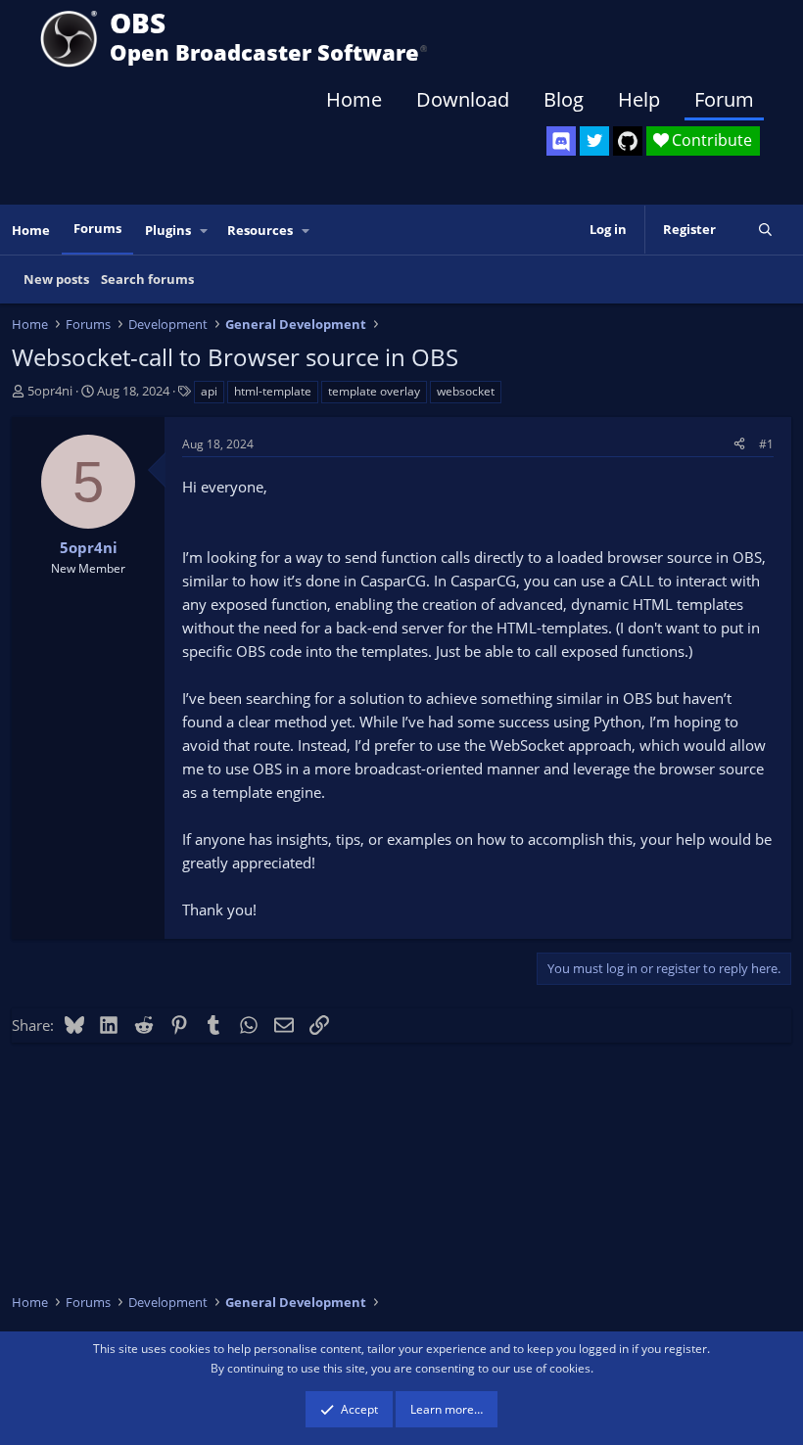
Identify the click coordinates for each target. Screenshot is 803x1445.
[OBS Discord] (561, 141)
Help (639, 99)
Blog (563, 99)
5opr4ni (49, 390)
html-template (272, 391)
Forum (724, 99)
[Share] (739, 444)
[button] (204, 231)
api (209, 391)
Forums (97, 228)
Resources (260, 230)
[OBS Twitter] (594, 141)
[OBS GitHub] (627, 141)
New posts (56, 279)
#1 (766, 444)
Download (462, 99)
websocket (466, 391)
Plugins (168, 230)
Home (354, 99)
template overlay (374, 391)
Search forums (147, 279)
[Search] (765, 230)
